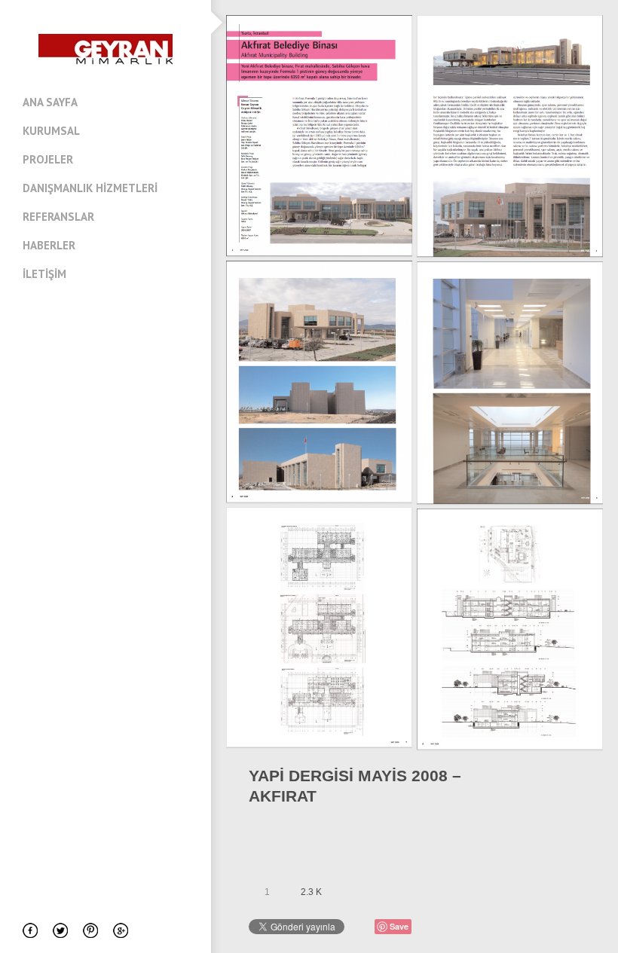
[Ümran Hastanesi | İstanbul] (574, 786)
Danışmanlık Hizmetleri (90, 188)
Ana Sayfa (50, 102)
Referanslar (58, 216)
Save (399, 926)
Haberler (49, 245)
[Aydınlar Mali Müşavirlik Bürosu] (553, 786)
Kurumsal (51, 131)
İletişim (44, 274)
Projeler (48, 159)
